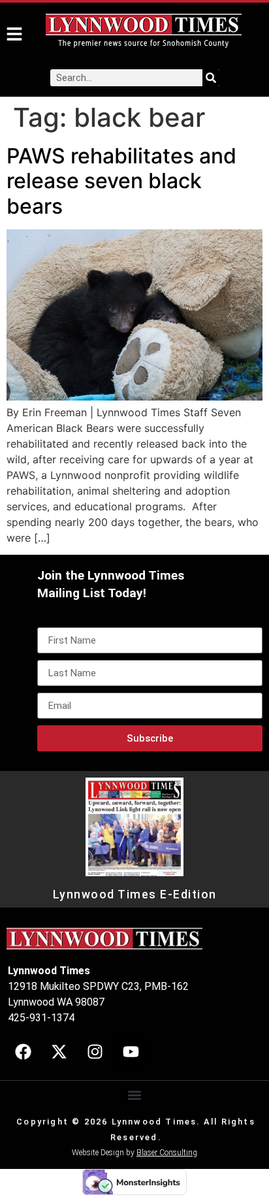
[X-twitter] (58, 1051)
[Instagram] (94, 1051)
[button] (135, 1095)
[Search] (210, 77)
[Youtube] (130, 1051)
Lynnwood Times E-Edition (135, 894)
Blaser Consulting (166, 1152)
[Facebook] (23, 1051)
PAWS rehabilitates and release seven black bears (121, 181)
